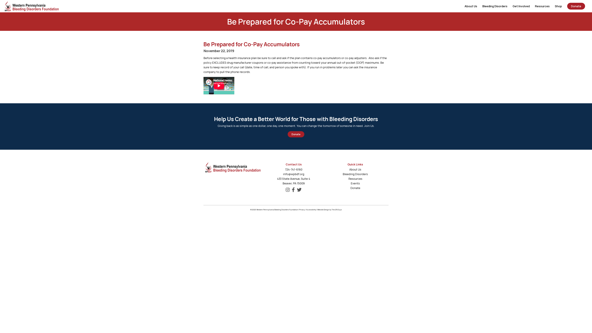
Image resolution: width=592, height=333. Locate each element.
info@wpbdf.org (293, 174)
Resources (355, 179)
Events (355, 183)
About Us (355, 169)
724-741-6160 (293, 169)
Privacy (302, 209)
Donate (296, 134)
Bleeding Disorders (355, 174)
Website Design (323, 209)
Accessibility (311, 209)
